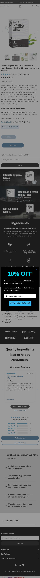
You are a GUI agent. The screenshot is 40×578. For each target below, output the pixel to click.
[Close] (36, 269)
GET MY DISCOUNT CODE (20, 303)
